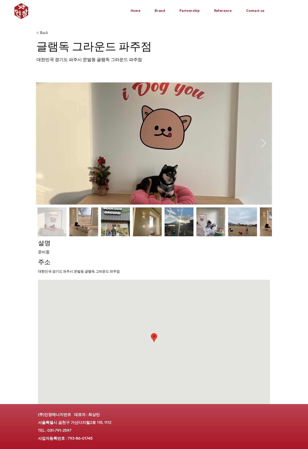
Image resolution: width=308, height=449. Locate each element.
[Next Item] (263, 143)
